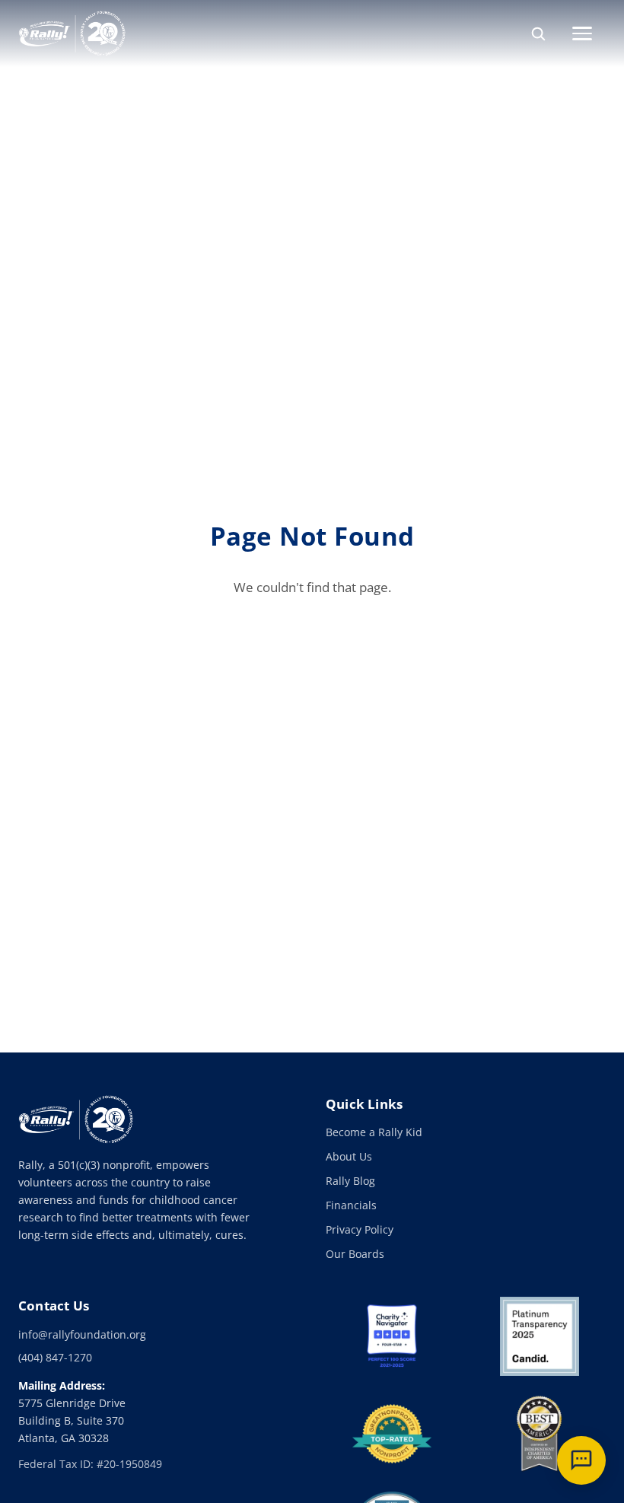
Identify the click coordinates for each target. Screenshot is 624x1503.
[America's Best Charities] (539, 1433)
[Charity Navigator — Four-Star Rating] (391, 1336)
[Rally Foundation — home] (72, 33)
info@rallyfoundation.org (82, 1334)
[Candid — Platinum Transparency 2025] (539, 1336)
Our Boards (355, 1254)
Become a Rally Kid (374, 1132)
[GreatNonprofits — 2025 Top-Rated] (391, 1433)
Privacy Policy (359, 1229)
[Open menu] (589, 33)
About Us (349, 1156)
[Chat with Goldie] (581, 1460)
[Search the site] (538, 33)
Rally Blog (350, 1180)
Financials (351, 1205)
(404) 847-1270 (55, 1357)
